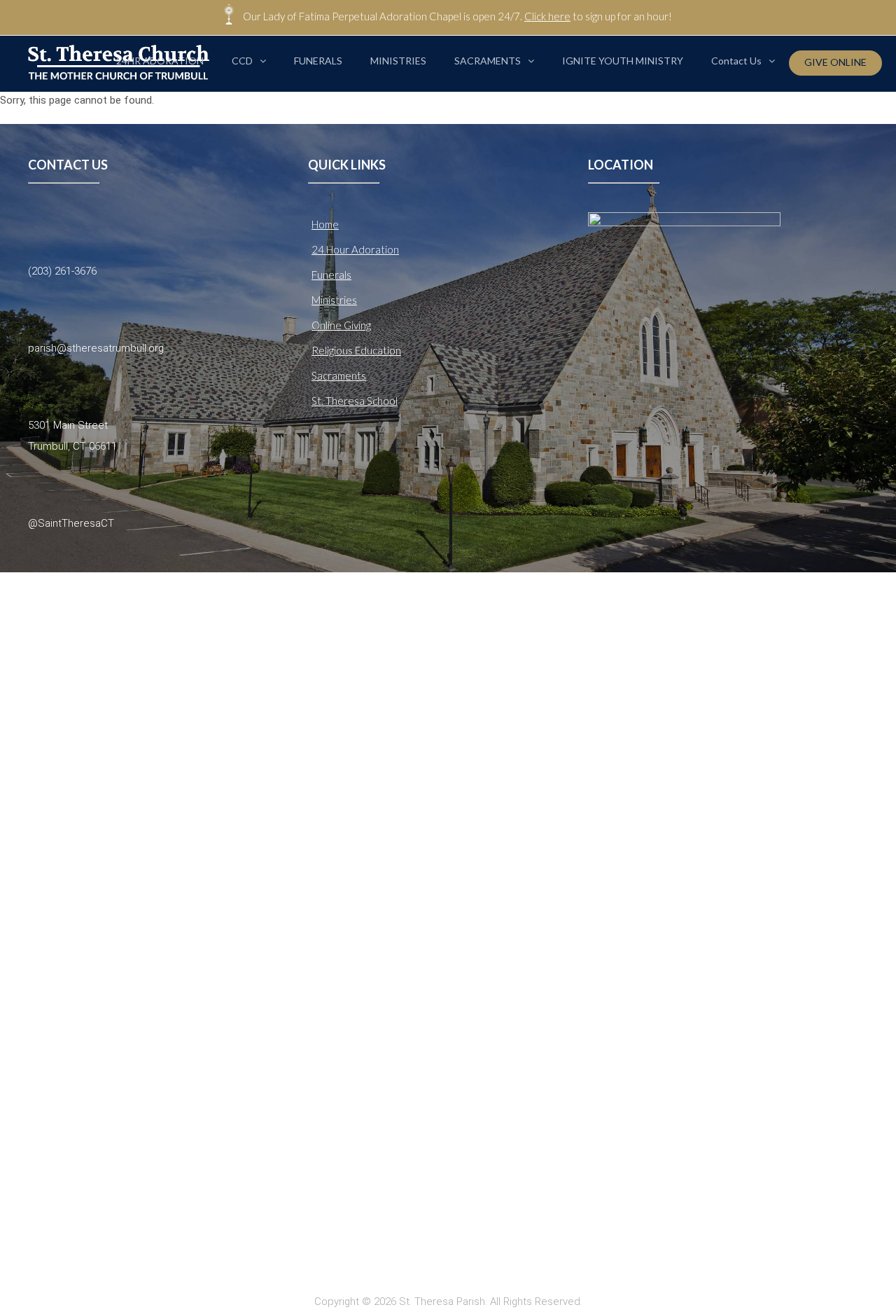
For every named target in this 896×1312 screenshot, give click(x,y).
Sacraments (339, 375)
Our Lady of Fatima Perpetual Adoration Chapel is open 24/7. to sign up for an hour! (457, 16)
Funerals (331, 274)
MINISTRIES (398, 61)
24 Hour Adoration (355, 249)
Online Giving (341, 325)
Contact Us (736, 61)
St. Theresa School (355, 400)
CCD (242, 61)
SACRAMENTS (487, 61)
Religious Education (356, 350)
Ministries (334, 300)
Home (325, 224)
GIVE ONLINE (835, 62)
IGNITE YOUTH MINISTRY (622, 61)
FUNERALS (318, 61)
